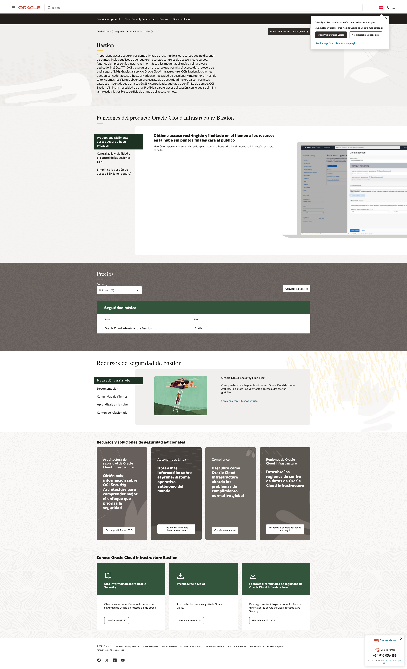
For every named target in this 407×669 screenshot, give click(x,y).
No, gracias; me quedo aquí (365, 34)
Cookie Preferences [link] (169, 646)
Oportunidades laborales (214, 646)
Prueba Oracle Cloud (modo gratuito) (289, 31)
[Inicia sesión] (387, 8)
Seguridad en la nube (140, 31)
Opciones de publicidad (190, 646)
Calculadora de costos (296, 288)
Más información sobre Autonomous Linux (176, 529)
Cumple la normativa (225, 530)
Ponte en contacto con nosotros (110, 649)
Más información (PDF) (264, 620)
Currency (102, 284)
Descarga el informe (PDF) (119, 530)
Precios (163, 19)
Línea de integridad (275, 646)
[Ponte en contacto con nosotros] (394, 8)
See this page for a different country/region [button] (336, 43)
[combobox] (203, 7)
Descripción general (108, 19)
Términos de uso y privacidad (127, 646)
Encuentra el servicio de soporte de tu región (285, 529)
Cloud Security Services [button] (138, 19)
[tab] (118, 141)
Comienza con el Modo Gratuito (239, 400)
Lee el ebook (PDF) (116, 620)
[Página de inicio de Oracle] (29, 8)
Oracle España (103, 31)
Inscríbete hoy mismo (190, 620)
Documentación (182, 19)
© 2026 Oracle (103, 646)
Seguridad (120, 31)
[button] (13, 8)
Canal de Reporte (150, 646)
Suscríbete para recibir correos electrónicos (246, 646)
